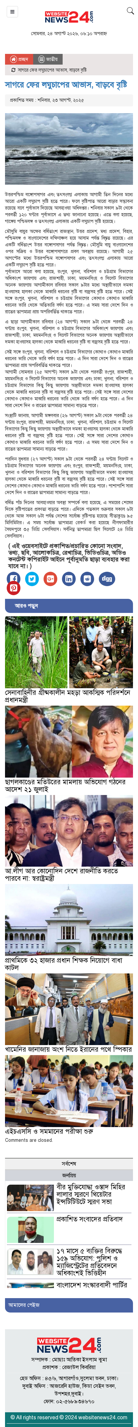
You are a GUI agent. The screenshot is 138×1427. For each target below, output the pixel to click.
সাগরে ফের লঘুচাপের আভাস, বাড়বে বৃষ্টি (66, 85)
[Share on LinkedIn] (69, 579)
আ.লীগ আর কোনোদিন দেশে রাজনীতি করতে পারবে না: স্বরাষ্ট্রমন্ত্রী (61, 875)
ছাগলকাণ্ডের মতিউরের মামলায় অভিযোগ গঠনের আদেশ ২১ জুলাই (65, 786)
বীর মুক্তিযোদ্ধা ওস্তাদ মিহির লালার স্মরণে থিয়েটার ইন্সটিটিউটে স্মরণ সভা (91, 1194)
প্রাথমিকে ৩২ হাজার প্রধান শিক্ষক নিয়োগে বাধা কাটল (63, 964)
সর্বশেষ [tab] (69, 1164)
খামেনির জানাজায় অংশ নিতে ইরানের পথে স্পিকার (68, 1049)
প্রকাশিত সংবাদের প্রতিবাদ (90, 1219)
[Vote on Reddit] (87, 579)
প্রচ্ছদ (22, 59)
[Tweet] (32, 579)
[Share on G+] (50, 579)
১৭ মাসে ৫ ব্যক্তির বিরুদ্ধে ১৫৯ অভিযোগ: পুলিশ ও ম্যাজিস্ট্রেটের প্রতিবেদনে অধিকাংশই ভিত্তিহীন (89, 1262)
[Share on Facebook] (13, 579)
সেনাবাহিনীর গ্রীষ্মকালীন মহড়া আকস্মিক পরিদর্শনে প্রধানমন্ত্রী (67, 696)
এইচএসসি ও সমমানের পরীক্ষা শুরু (49, 1131)
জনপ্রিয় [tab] (69, 1175)
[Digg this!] (107, 579)
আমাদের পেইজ (24, 1305)
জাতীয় (52, 59)
